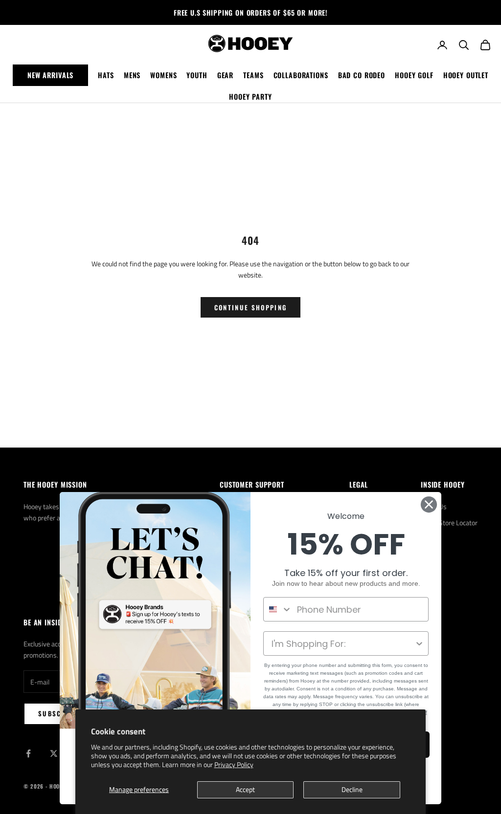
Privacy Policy (233, 764)
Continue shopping (250, 307)
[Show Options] (419, 643)
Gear (225, 75)
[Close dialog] (428, 504)
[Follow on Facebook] (28, 753)
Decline (352, 789)
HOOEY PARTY (250, 96)
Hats (106, 75)
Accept (245, 789)
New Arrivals (50, 75)
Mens (132, 75)
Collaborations (300, 75)
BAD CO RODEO (361, 75)
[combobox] (278, 609)
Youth (196, 75)
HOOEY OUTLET (465, 75)
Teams (253, 75)
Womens (163, 75)
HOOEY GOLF (414, 75)
